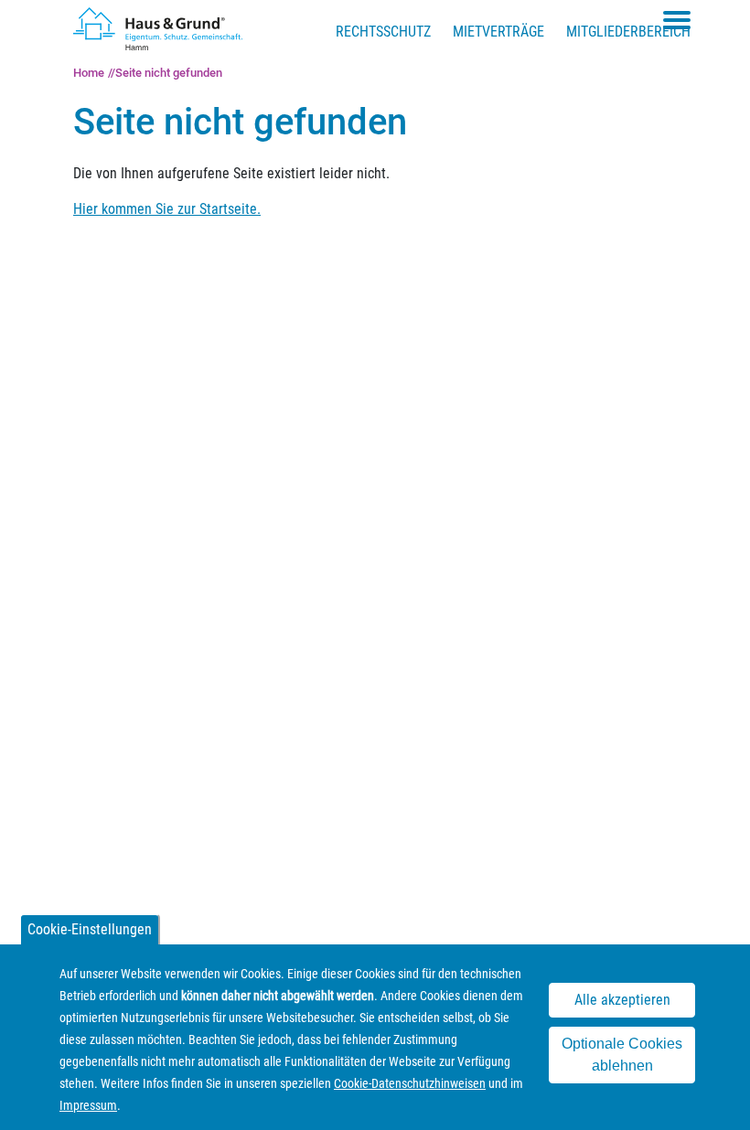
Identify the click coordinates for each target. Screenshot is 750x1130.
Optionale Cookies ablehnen (622, 1054)
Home (88, 73)
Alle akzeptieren (622, 999)
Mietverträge (498, 31)
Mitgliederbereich (628, 31)
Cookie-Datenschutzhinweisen (410, 1083)
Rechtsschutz (383, 31)
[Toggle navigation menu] (677, 20)
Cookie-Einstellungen (89, 929)
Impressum (88, 1105)
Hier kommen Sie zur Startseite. (167, 209)
